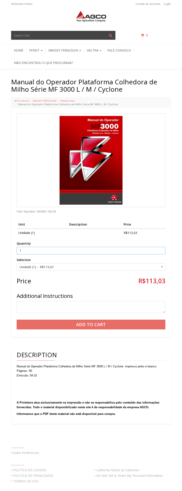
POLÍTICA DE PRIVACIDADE (33, 475)
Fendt (34, 50)
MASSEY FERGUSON (44, 100)
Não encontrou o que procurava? (43, 63)
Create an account (148, 4)
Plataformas (67, 100)
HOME (18, 50)
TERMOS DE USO (25, 481)
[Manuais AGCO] (91, 16)
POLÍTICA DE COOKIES (29, 470)
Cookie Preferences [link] (25, 453)
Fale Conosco (119, 50)
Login (167, 4)
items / (158, 35)
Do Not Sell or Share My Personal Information (129, 475)
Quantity (24, 243)
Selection (24, 260)
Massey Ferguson (63, 50)
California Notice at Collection (117, 470)
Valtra (93, 50)
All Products (21, 100)
